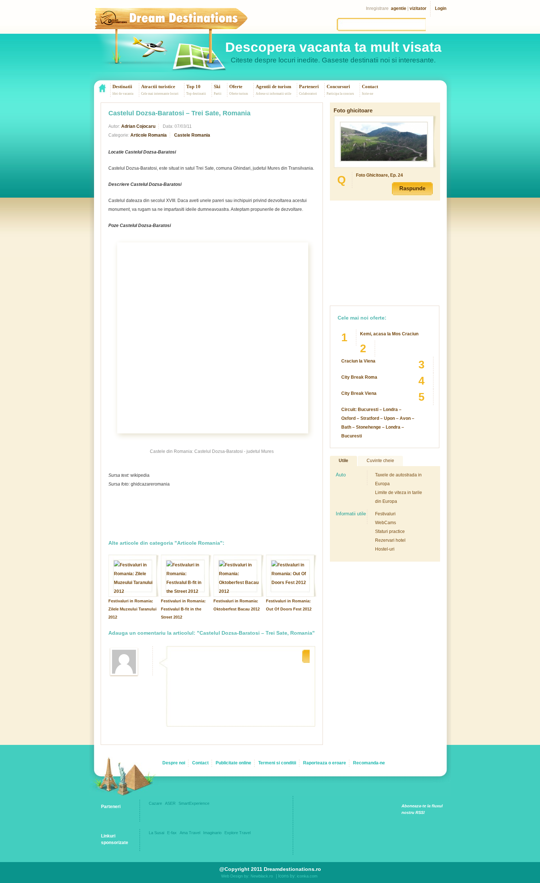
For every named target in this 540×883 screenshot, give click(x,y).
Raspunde (412, 188)
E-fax (172, 832)
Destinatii (122, 86)
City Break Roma (359, 377)
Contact (370, 86)
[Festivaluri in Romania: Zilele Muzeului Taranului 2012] (134, 591)
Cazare (155, 803)
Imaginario (212, 832)
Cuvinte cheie (380, 460)
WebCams (385, 522)
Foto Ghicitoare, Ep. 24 (379, 175)
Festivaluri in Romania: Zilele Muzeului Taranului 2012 (132, 609)
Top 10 (193, 86)
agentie (398, 8)
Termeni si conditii (277, 762)
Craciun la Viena (358, 361)
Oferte (235, 86)
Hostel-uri (385, 549)
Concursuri (338, 86)
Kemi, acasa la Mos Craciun (389, 333)
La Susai (156, 832)
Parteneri (309, 86)
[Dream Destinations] (183, 23)
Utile (343, 460)
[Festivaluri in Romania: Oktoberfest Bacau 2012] (239, 591)
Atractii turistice (158, 86)
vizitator (418, 8)
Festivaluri (385, 513)
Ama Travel (190, 832)
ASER (170, 803)
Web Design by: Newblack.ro (247, 876)
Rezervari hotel (390, 540)
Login (440, 8)
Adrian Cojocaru (138, 126)
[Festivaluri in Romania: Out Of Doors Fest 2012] (291, 582)
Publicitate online (233, 762)
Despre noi (173, 762)
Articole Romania (148, 135)
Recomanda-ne (369, 762)
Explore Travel (237, 832)
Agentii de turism (273, 86)
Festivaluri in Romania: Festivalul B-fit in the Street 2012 (183, 609)
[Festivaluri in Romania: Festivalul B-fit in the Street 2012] (186, 591)
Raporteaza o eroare (324, 762)
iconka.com (307, 876)
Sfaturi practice (390, 531)
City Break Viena (359, 393)
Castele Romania (192, 135)
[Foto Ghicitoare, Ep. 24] (384, 159)
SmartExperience (194, 803)
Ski (217, 86)
